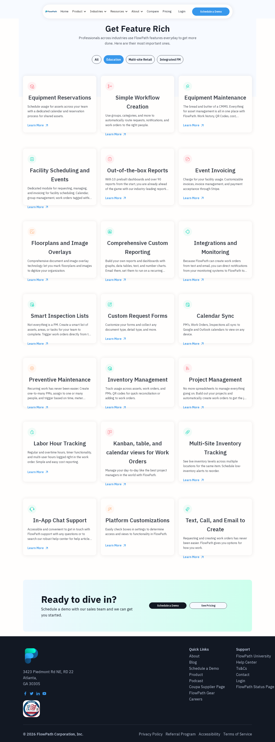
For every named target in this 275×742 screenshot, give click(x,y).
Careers (195, 699)
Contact (243, 675)
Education (113, 59)
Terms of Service (237, 734)
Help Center (246, 662)
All (97, 59)
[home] (51, 11)
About (194, 656)
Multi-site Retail (140, 59)
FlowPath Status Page (255, 687)
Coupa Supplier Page (207, 687)
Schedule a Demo (211, 11)
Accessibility (209, 734)
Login (181, 11)
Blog (193, 662)
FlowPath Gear (202, 693)
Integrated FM (170, 59)
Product (196, 675)
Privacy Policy (151, 734)
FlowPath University (253, 656)
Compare (153, 11)
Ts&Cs (241, 669)
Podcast (196, 681)
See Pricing (208, 605)
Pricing (167, 11)
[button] (81, 11)
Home (64, 11)
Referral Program (181, 734)
